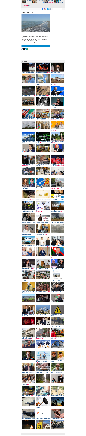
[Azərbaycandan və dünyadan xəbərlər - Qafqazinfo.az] (26, 5)
